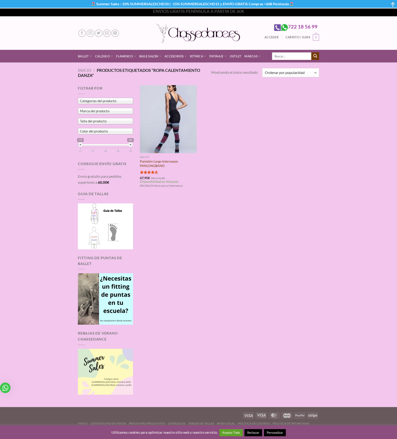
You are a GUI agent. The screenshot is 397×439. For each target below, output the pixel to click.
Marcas (251, 56)
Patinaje (216, 56)
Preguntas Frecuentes (147, 423)
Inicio (84, 70)
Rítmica (196, 56)
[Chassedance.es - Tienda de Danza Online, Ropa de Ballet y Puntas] (198, 33)
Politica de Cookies (254, 423)
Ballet (83, 56)
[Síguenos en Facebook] (82, 33)
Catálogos (176, 423)
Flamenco (124, 56)
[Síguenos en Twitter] (98, 33)
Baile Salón (148, 56)
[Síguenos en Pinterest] (115, 33)
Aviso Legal (226, 423)
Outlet (235, 56)
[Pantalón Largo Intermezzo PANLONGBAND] (168, 119)
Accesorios (174, 56)
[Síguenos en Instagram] (90, 33)
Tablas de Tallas (201, 423)
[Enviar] (315, 56)
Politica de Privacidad (291, 423)
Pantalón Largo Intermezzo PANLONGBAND (159, 163)
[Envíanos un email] (107, 33)
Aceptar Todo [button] (231, 432)
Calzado (102, 56)
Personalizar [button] (275, 432)
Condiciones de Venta (108, 423)
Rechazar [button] (253, 432)
